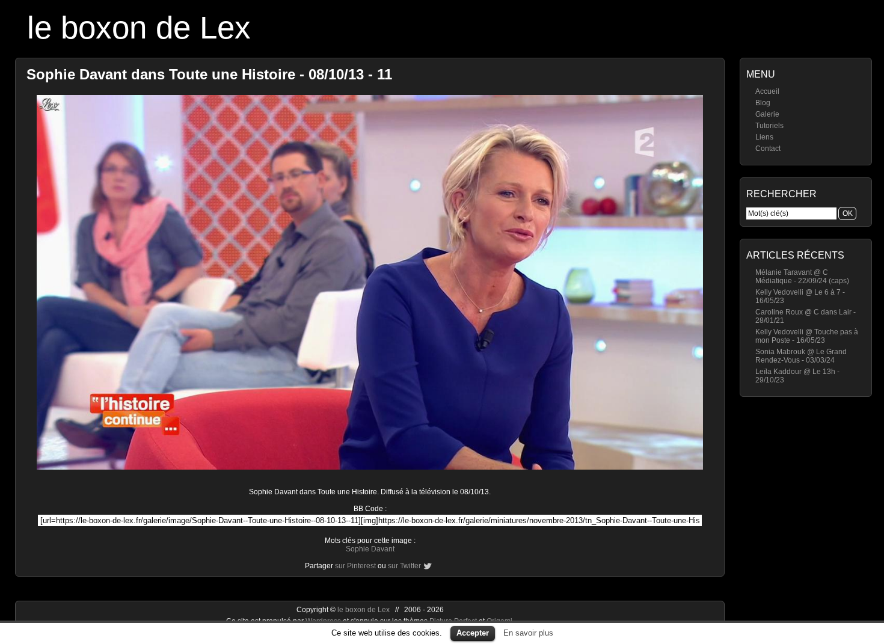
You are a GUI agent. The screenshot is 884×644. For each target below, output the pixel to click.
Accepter (472, 632)
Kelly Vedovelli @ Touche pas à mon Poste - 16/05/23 (806, 336)
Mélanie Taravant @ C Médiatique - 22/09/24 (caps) (802, 276)
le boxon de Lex (139, 27)
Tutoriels (769, 125)
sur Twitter (404, 566)
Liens (764, 137)
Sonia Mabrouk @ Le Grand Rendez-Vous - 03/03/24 (801, 356)
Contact (768, 148)
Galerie (767, 114)
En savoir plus (528, 632)
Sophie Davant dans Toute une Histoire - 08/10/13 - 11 (209, 74)
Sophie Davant (370, 549)
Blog (762, 103)
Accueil (767, 91)
